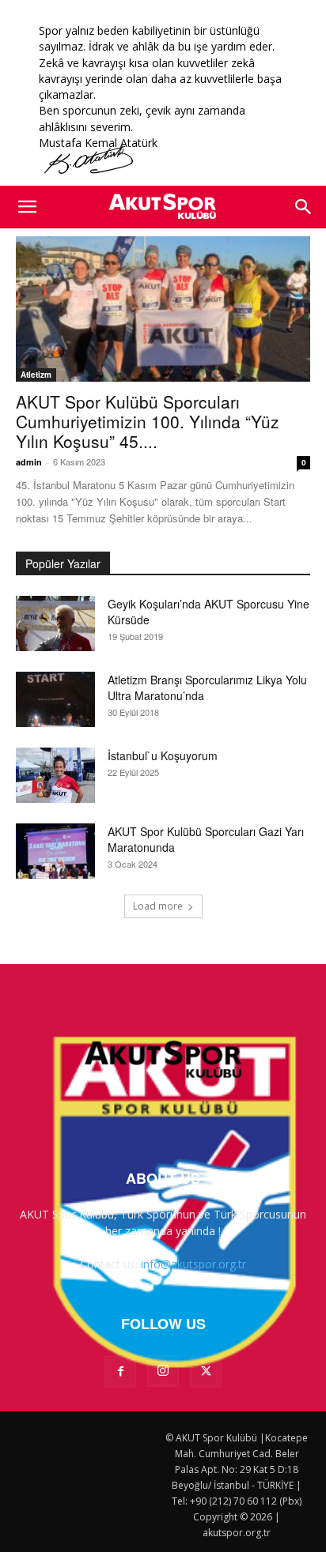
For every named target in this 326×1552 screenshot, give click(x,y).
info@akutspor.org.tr (193, 1263)
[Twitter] (206, 1372)
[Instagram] (163, 1371)
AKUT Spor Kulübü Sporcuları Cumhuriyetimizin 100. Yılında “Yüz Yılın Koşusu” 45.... (147, 421)
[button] (27, 207)
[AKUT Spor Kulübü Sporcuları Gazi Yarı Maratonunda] (55, 851)
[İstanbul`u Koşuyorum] (55, 775)
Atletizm (36, 374)
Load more (158, 906)
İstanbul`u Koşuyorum (163, 755)
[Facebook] (120, 1372)
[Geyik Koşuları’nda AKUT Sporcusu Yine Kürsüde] (55, 623)
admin (29, 462)
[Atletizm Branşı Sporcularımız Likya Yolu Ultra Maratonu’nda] (55, 699)
